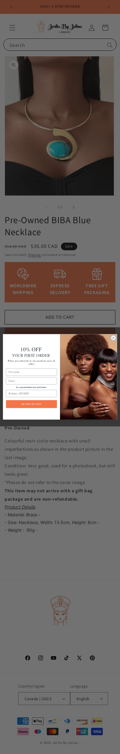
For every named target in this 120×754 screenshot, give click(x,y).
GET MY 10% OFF (31, 404)
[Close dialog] (113, 338)
